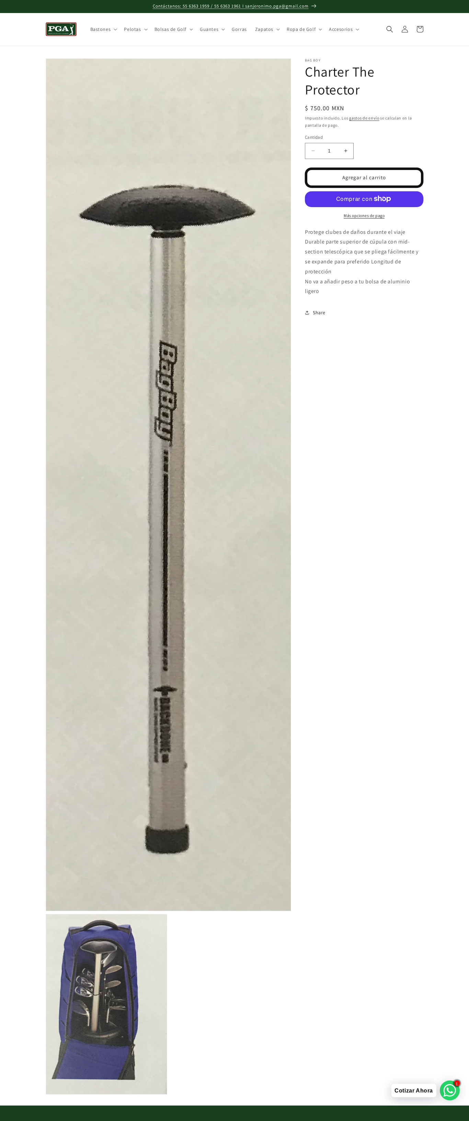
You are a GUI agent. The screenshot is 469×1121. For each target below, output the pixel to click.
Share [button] (319, 312)
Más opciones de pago (364, 215)
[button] (103, 29)
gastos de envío (364, 118)
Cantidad (314, 137)
